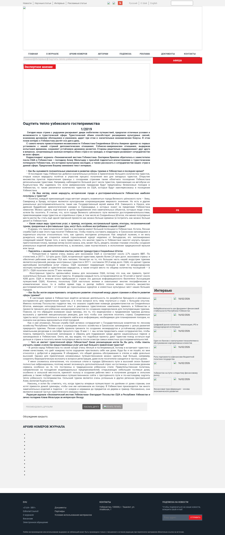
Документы (168, 54)
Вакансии (28, 518)
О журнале (52, 54)
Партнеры (60, 511)
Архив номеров (78, 54)
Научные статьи (43, 3)
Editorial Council (30, 511)
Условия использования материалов (73, 515)
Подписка (125, 54)
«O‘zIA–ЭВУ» (29, 507)
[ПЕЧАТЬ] (108, 407)
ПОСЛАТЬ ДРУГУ (91, 407)
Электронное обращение (35, 522)
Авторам (103, 54)
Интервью (59, 3)
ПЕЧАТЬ (117, 407)
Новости (27, 3)
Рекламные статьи (77, 3)
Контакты (190, 54)
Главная (33, 54)
